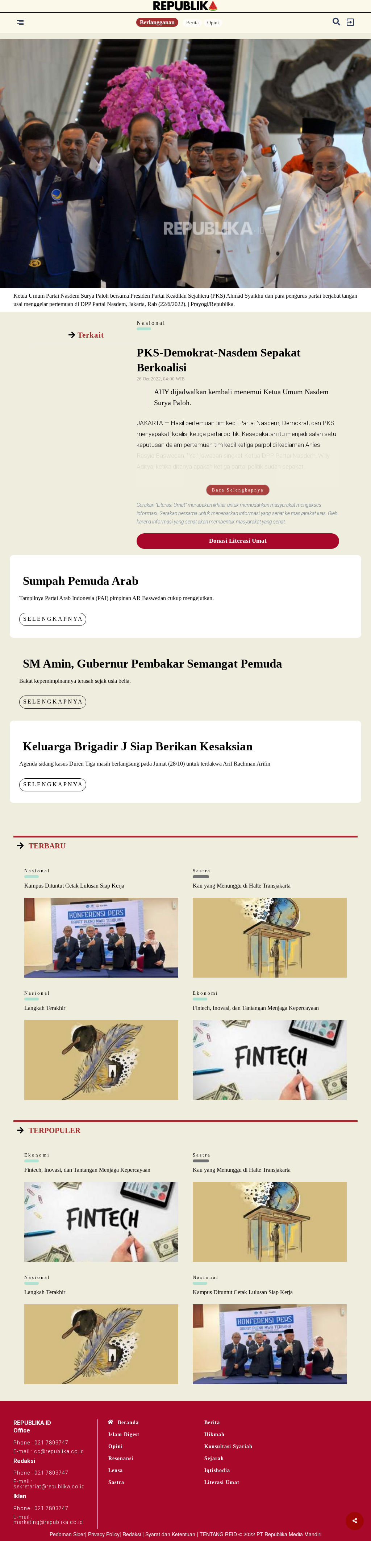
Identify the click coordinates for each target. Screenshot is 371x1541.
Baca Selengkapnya (238, 490)
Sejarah (214, 1458)
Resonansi (120, 1458)
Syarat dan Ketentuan (170, 1534)
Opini (213, 22)
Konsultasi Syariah (228, 1446)
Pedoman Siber (67, 1534)
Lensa (115, 1470)
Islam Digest (123, 1434)
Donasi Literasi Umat (238, 540)
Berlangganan (157, 22)
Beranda (128, 1422)
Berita (192, 22)
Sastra (116, 1482)
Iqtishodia (217, 1470)
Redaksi (131, 1534)
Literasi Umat (221, 1482)
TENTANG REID (218, 1534)
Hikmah (214, 1434)
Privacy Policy (104, 1534)
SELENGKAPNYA (53, 619)
